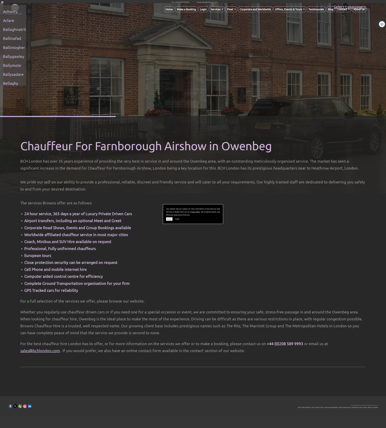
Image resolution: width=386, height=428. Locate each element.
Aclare (8, 20)
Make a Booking (186, 9)
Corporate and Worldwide (255, 9)
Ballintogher (14, 47)
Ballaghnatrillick (17, 29)
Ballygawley (13, 56)
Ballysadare (13, 74)
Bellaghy (10, 83)
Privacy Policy (195, 212)
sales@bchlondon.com (40, 350)
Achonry (10, 11)
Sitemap (376, 407)
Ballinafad (12, 38)
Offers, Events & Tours (288, 9)
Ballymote (12, 65)
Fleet (230, 9)
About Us (359, 9)
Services (216, 9)
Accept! (169, 219)
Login (203, 9)
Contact (342, 9)
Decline (177, 219)
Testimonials (316, 9)
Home (169, 9)
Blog (330, 9)
